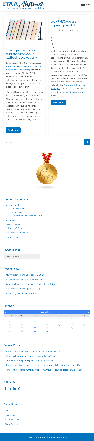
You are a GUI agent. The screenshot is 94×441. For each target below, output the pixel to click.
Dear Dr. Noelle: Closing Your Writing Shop (24, 279)
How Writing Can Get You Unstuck (20, 293)
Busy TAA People (16, 228)
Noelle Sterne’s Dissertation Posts (29, 215)
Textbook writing (12, 220)
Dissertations (16, 212)
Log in (8, 410)
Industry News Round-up (16, 233)
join (83, 92)
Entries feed (10, 415)
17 (59, 324)
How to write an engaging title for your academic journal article (33, 351)
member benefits (69, 92)
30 (47, 331)
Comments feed (12, 419)
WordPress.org (12, 424)
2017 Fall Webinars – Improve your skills (65, 23)
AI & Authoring (11, 237)
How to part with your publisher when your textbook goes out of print (23, 54)
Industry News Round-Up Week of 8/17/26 (25, 275)
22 (35, 328)
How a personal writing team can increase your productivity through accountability (42, 365)
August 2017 (47, 312)
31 (59, 331)
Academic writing (13, 205)
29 (35, 331)
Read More (13, 131)
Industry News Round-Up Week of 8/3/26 (24, 289)
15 (35, 324)
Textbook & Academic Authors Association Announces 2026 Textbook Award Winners (43, 370)
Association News (13, 225)
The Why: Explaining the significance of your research (29, 360)
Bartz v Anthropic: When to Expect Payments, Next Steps (31, 284)
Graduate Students (16, 208)
